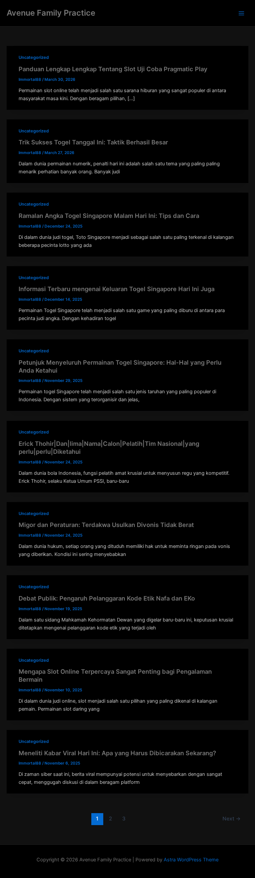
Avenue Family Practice (51, 13)
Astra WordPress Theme (191, 860)
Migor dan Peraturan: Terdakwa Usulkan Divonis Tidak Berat (106, 524)
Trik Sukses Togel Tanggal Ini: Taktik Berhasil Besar (93, 142)
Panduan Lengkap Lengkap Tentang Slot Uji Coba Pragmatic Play (113, 69)
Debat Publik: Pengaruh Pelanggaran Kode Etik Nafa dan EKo (107, 598)
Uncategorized (34, 57)
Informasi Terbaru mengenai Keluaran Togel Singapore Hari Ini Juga (116, 288)
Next (231, 818)
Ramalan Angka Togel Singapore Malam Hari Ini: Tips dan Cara (109, 215)
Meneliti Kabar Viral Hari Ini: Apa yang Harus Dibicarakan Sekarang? (117, 753)
